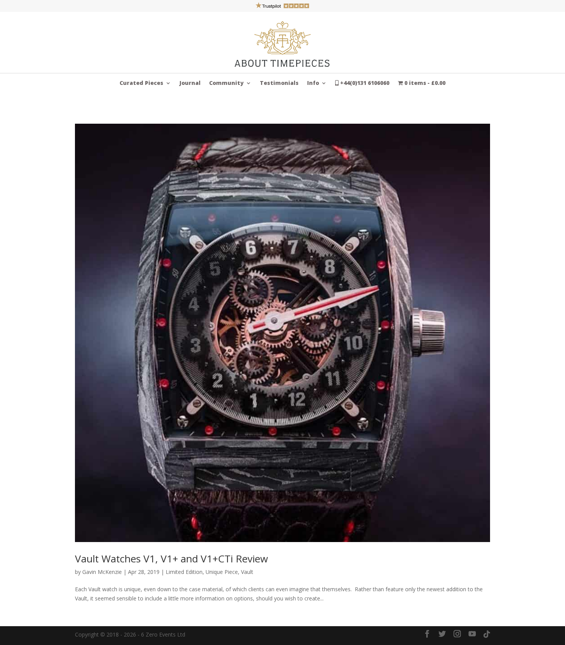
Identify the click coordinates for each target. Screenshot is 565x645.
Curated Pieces (141, 83)
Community (226, 83)
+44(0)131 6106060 (364, 83)
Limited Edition (184, 571)
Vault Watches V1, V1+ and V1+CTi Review (171, 558)
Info (313, 83)
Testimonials (279, 83)
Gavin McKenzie (102, 571)
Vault (247, 571)
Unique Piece (222, 571)
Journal (190, 83)
